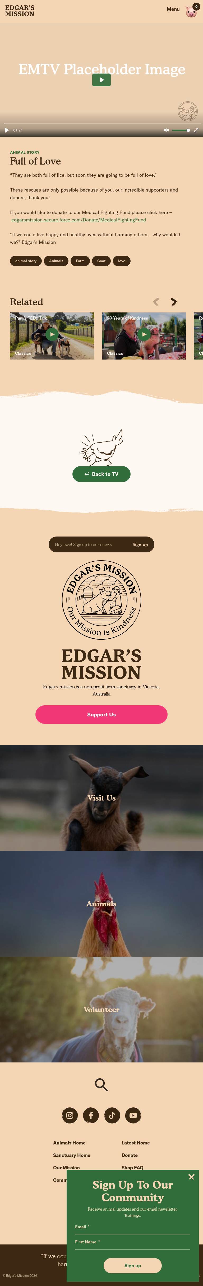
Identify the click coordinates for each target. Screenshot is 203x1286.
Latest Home (136, 1143)
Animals (56, 260)
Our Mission (66, 1168)
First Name (85, 1241)
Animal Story (24, 152)
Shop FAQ (133, 1168)
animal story (25, 260)
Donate (130, 1155)
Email (80, 1226)
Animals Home (69, 1143)
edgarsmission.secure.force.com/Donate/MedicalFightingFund (78, 220)
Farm (80, 260)
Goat (101, 260)
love (121, 260)
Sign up (140, 544)
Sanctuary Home (71, 1155)
